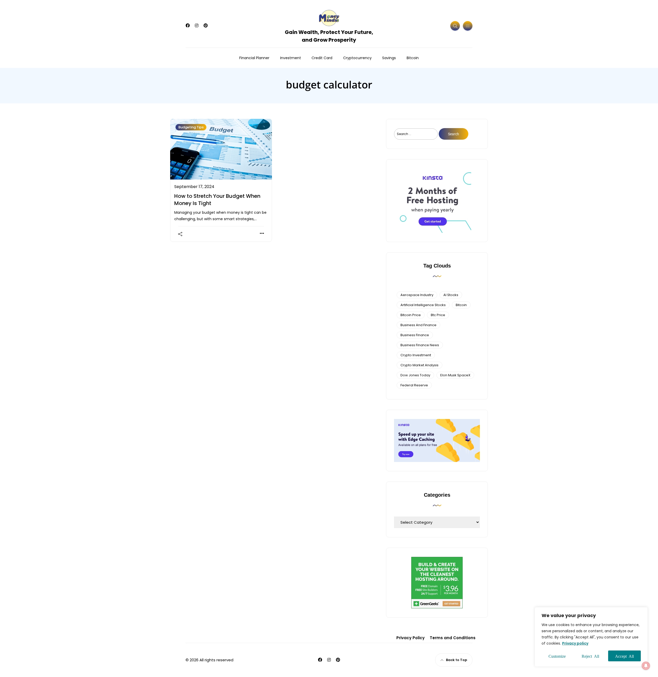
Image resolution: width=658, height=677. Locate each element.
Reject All (590, 656)
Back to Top (456, 659)
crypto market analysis (419, 365)
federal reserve (414, 385)
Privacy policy (575, 643)
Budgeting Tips (191, 127)
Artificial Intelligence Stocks (423, 304)
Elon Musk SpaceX (455, 375)
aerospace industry (416, 294)
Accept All (624, 656)
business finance (414, 335)
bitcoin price (410, 315)
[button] (646, 666)
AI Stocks (450, 294)
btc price (438, 315)
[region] (591, 637)
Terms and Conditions (453, 637)
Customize (557, 656)
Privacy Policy (410, 637)
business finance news (419, 345)
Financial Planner (254, 57)
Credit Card (322, 57)
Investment (290, 57)
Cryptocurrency (357, 57)
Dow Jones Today (415, 375)
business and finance (418, 325)
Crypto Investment (415, 355)
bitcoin (461, 304)
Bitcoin (413, 57)
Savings (389, 57)
